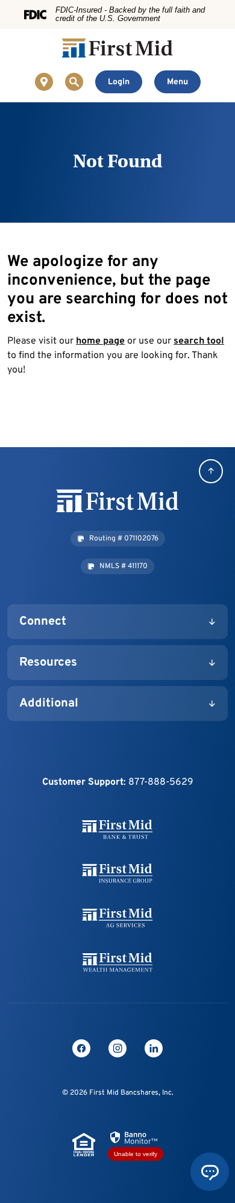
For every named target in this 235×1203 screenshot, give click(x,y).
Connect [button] (42, 622)
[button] (117, 538)
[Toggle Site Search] (74, 82)
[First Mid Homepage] (117, 501)
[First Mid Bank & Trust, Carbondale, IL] (117, 48)
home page (100, 341)
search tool (199, 341)
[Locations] (44, 82)
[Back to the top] (211, 471)
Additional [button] (48, 703)
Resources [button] (48, 663)
